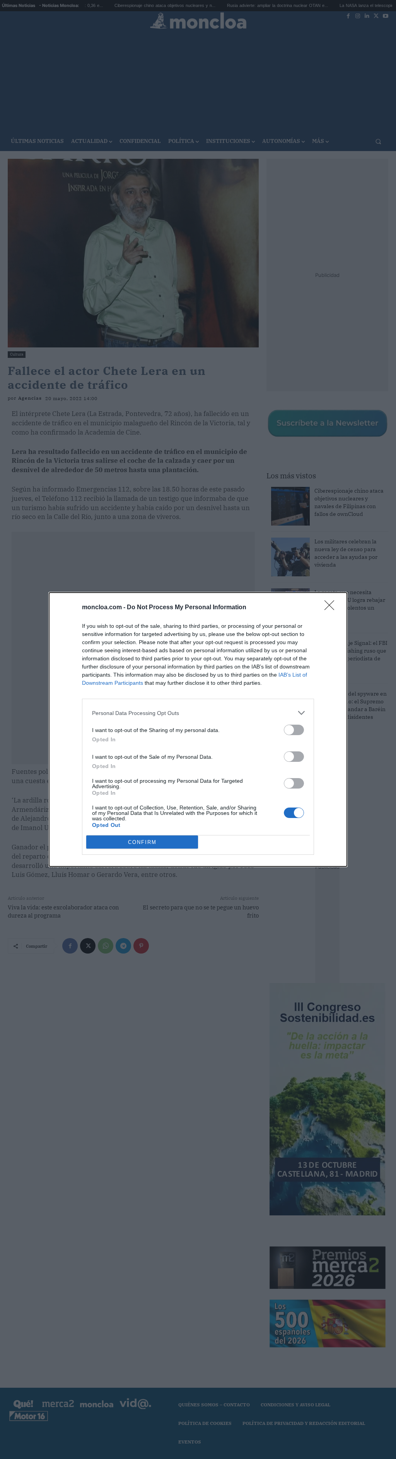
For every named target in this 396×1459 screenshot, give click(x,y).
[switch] (294, 730)
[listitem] (198, 713)
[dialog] (198, 729)
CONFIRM (142, 842)
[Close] (331, 607)
